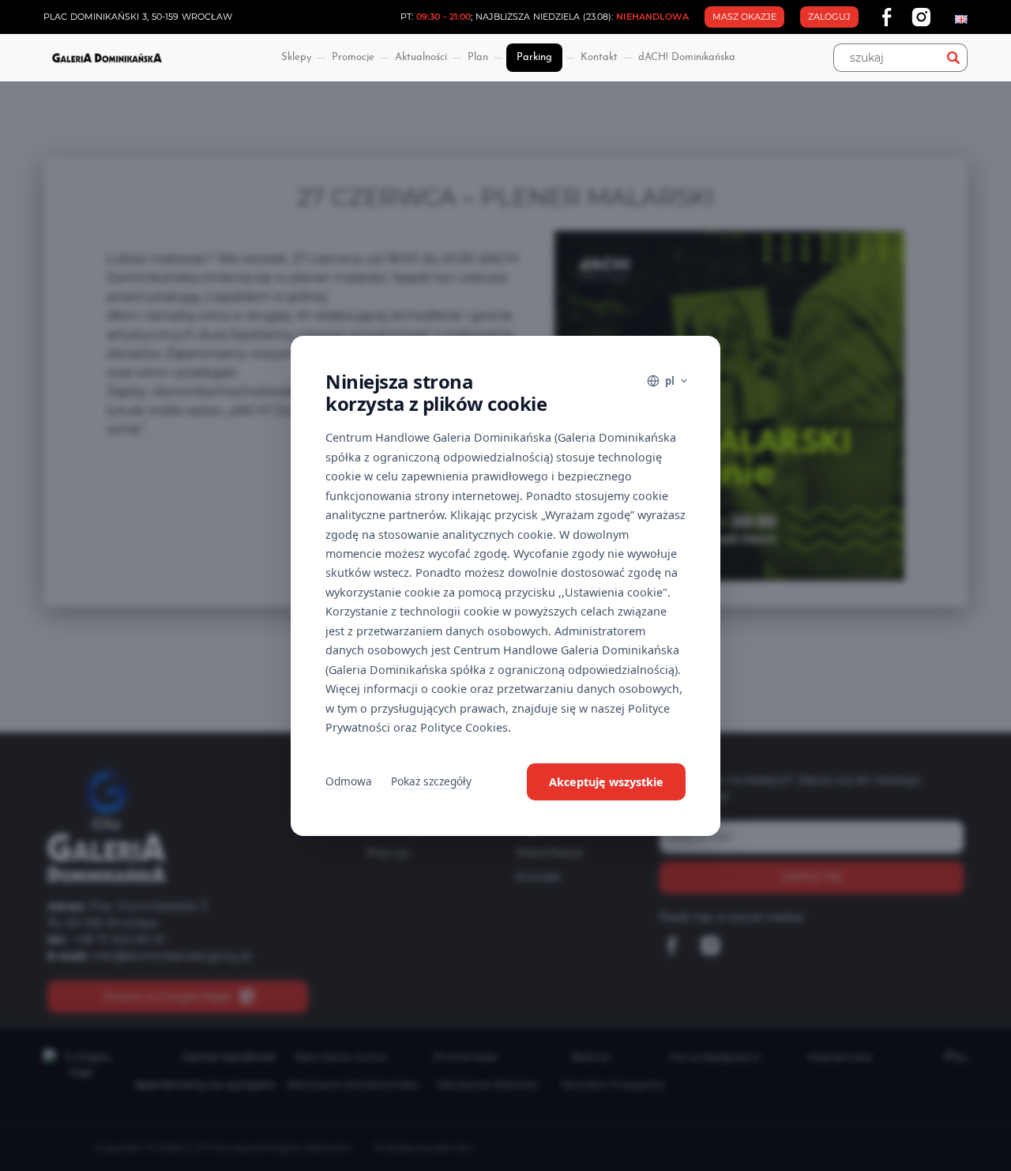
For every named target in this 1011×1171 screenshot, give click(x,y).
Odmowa (348, 781)
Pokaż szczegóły (431, 781)
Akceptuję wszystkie (606, 781)
